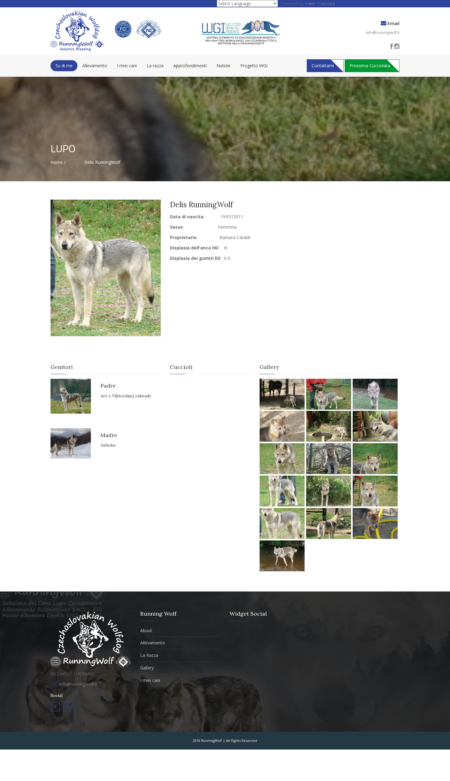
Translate (326, 3)
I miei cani (127, 65)
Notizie (223, 65)
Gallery (147, 668)
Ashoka (107, 445)
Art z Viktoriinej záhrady (125, 396)
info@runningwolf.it (382, 32)
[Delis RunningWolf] (106, 267)
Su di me (64, 65)
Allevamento (94, 65)
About (146, 630)
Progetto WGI (254, 65)
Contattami (323, 65)
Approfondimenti (190, 65)
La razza (155, 65)
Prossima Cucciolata (370, 65)
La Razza (149, 655)
